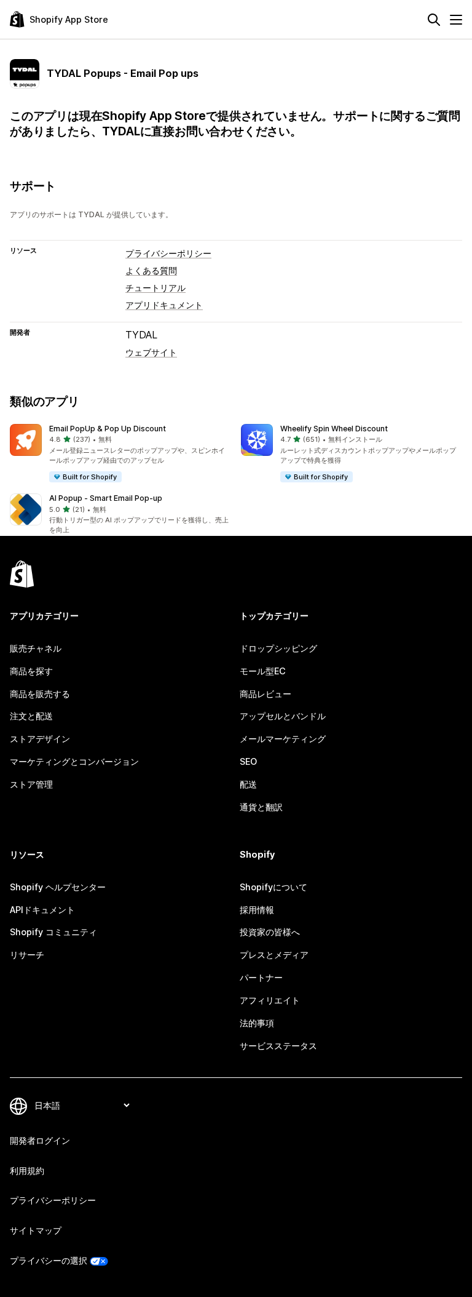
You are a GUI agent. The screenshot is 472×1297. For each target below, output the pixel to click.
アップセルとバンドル (283, 716)
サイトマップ (35, 1230)
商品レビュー (265, 693)
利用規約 (27, 1170)
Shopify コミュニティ (53, 932)
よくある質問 (151, 270)
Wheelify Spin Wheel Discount (334, 428)
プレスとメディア (274, 954)
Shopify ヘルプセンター (58, 887)
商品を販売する (40, 693)
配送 (248, 784)
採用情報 (257, 909)
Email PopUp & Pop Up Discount (107, 428)
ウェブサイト (151, 352)
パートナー (261, 977)
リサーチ (27, 954)
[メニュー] (456, 20)
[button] (120, 454)
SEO (248, 761)
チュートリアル (155, 287)
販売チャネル (35, 648)
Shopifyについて (273, 887)
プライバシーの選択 (48, 1260)
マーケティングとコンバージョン (74, 761)
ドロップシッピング (278, 648)
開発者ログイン (40, 1140)
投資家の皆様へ (270, 932)
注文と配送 (31, 716)
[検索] (434, 20)
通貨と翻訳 (261, 807)
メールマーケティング (283, 738)
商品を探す (31, 671)
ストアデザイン (40, 738)
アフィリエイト (270, 1000)
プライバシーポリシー (168, 253)
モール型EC (263, 671)
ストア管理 (31, 784)
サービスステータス (278, 1045)
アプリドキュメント (164, 305)
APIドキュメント (42, 909)
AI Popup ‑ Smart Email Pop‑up (105, 498)
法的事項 (257, 1023)
